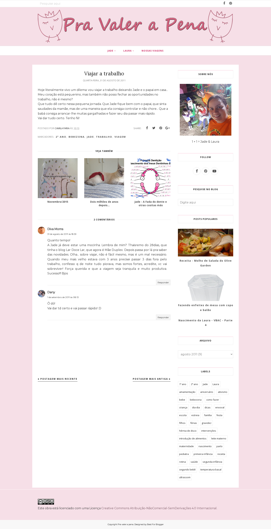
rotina (182, 461)
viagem (120, 136)
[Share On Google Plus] (167, 128)
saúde (194, 461)
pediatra (184, 454)
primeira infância (203, 454)
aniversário (206, 392)
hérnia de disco (188, 430)
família (208, 415)
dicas (208, 407)
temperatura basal (210, 469)
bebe (182, 399)
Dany (51, 292)
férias (193, 423)
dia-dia (196, 407)
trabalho (104, 136)
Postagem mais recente (58, 378)
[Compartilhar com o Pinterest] (161, 128)
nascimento (205, 446)
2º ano (61, 136)
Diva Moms (55, 229)
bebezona (77, 136)
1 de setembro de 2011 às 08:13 (63, 297)
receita (221, 454)
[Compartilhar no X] (154, 128)
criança (183, 407)
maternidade (186, 446)
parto (219, 446)
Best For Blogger (155, 524)
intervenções (208, 430)
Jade (90, 136)
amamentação (187, 392)
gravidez (206, 423)
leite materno (218, 438)
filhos (182, 423)
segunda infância (212, 461)
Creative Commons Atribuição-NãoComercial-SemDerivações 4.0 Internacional (159, 508)
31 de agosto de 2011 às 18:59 (62, 234)
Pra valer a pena (125, 524)
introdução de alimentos (192, 438)
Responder (163, 282)
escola (183, 415)
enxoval (219, 407)
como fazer (212, 399)
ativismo (222, 392)
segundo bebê (187, 469)
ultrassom (184, 477)
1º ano (182, 384)
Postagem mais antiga (150, 378)
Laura (216, 384)
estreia (195, 415)
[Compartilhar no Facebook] (147, 128)
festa (219, 415)
